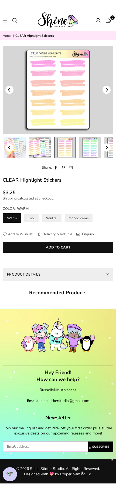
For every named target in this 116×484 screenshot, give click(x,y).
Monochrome (79, 218)
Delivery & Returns (57, 234)
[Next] (107, 90)
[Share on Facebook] (56, 167)
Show (10, 474)
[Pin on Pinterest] (64, 167)
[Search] (15, 20)
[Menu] (5, 20)
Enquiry (87, 234)
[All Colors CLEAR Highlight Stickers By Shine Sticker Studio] (15, 147)
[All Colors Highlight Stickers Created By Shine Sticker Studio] (40, 147)
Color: (16, 208)
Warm (12, 218)
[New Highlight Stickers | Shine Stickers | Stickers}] (65, 147)
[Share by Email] (71, 167)
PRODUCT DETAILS (23, 274)
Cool (31, 218)
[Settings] (98, 20)
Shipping (10, 198)
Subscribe (100, 447)
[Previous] (9, 90)
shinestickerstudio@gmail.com (64, 400)
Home (7, 36)
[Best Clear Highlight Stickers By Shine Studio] (90, 147)
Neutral (52, 218)
